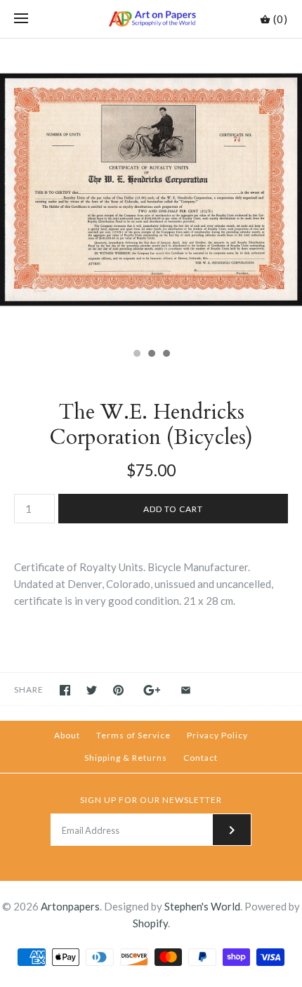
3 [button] (166, 355)
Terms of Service (133, 735)
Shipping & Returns (125, 757)
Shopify (150, 923)
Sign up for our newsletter (151, 800)
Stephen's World (202, 906)
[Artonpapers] (151, 19)
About (67, 735)
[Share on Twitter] (91, 690)
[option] (151, 190)
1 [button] (136, 355)
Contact (200, 757)
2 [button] (151, 355)
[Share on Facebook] (65, 690)
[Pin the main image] (118, 690)
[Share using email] (185, 690)
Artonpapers (70, 906)
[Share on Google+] (152, 690)
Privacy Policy (217, 735)
